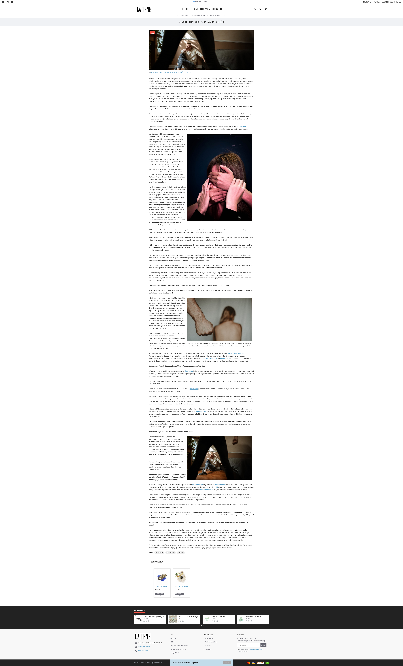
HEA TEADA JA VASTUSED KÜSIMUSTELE (177, 72)
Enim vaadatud (139, 610)
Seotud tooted (157, 562)
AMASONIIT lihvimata (219, 616)
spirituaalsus (159, 552)
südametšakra (170, 552)
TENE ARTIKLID (156, 72)
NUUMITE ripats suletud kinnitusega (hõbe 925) (182, 587)
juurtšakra (181, 552)
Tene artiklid (185, 15)
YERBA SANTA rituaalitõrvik (162, 587)
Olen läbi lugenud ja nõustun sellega (251, 650)
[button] (199, 625)
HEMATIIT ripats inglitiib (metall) (155, 616)
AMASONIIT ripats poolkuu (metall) (189, 616)
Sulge (227, 662)
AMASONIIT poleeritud (253, 616)
